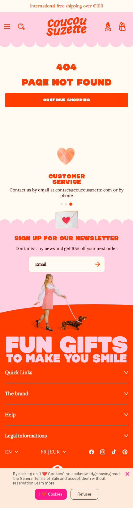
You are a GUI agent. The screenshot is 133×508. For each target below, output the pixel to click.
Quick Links (18, 372)
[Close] (127, 474)
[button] (7, 26)
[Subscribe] (97, 264)
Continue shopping (66, 100)
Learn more (44, 483)
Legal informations (26, 436)
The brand (16, 393)
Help (10, 415)
